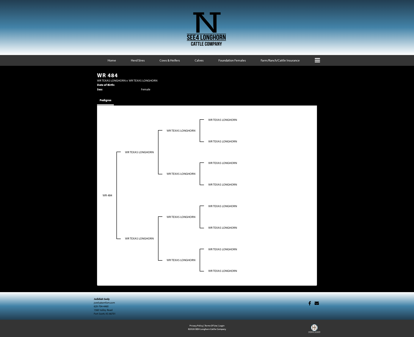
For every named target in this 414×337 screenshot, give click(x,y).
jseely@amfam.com (104, 302)
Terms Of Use (211, 325)
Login (221, 325)
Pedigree (105, 100)
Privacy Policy (196, 325)
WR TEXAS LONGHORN (111, 80)
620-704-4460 (101, 306)
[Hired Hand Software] (314, 330)
